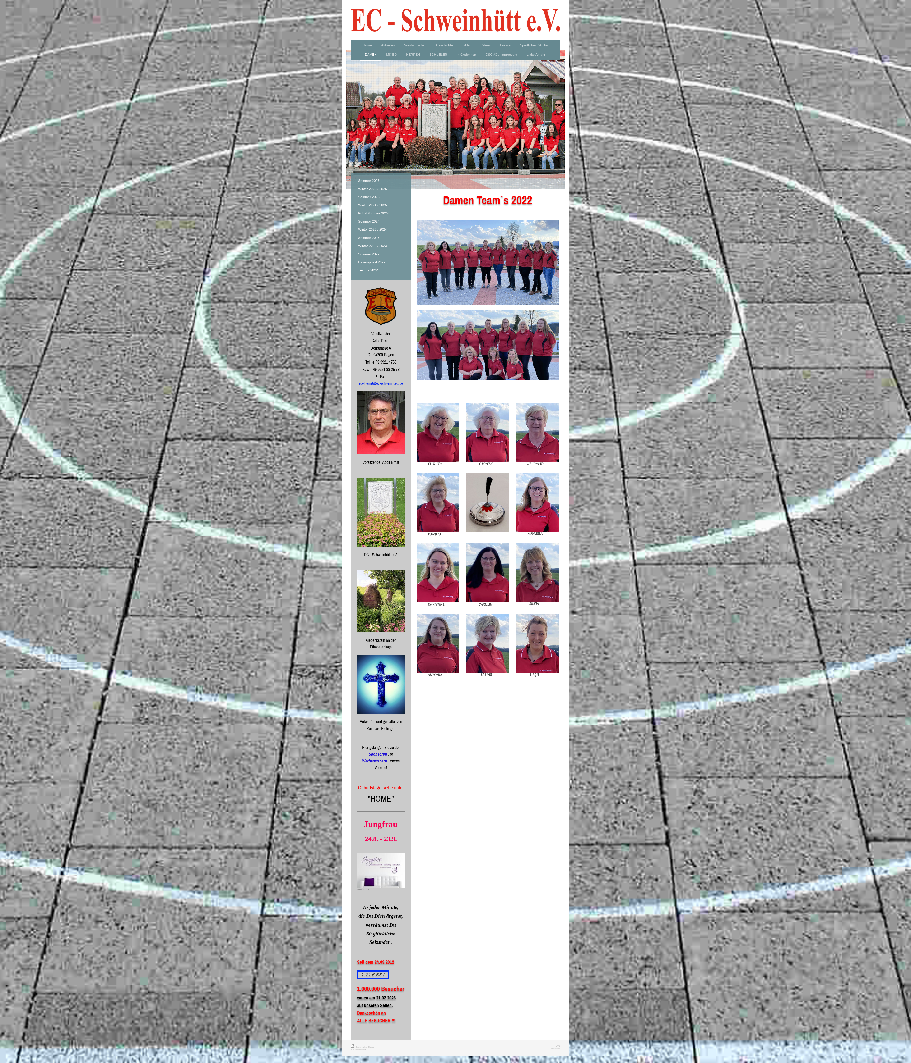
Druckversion (361, 1047)
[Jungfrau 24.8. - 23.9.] (381, 870)
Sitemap (371, 1047)
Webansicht (555, 1048)
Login (558, 1045)
